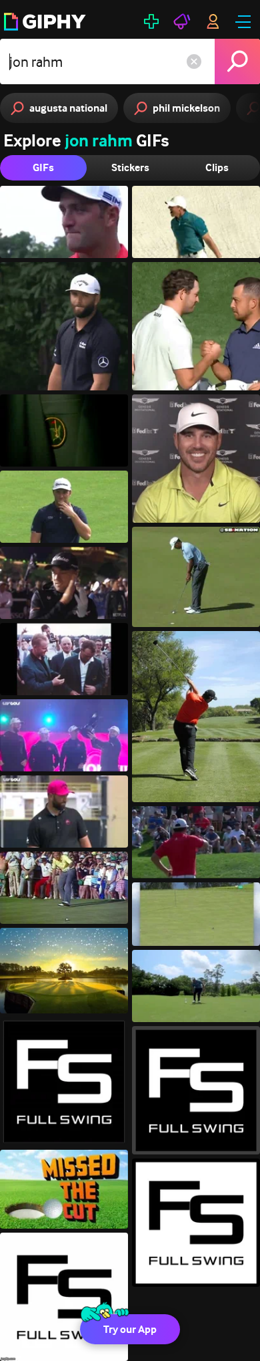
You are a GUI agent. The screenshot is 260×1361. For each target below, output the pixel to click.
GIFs (43, 167)
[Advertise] (182, 21)
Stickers (130, 167)
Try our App (130, 1329)
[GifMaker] (151, 21)
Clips (217, 167)
